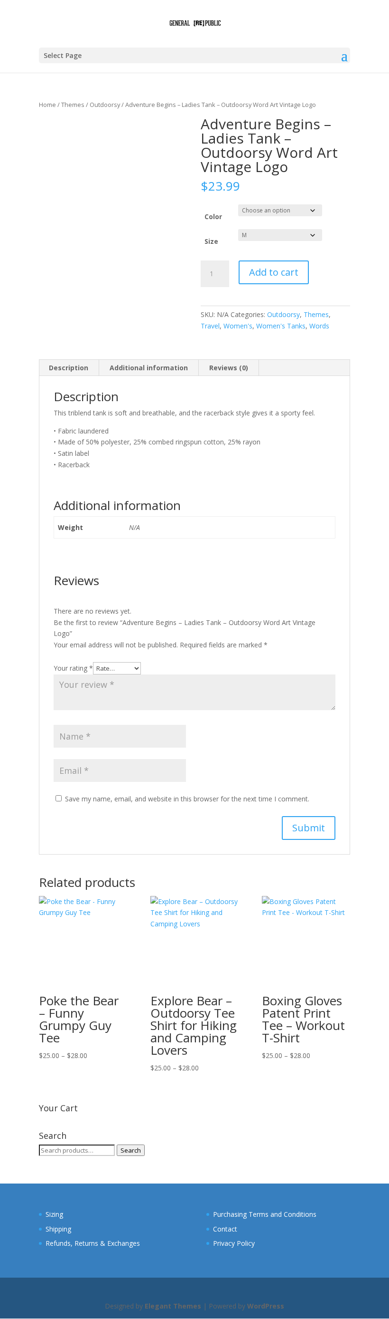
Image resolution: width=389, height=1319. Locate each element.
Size (211, 241)
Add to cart (273, 272)
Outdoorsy (105, 104)
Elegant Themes (173, 1305)
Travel (210, 325)
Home (47, 104)
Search (130, 1150)
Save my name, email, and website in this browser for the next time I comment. (187, 798)
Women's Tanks (281, 325)
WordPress (265, 1305)
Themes (72, 104)
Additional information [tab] (149, 367)
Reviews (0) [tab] (228, 367)
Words (319, 325)
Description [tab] (68, 367)
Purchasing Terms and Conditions (264, 1214)
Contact (225, 1228)
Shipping (58, 1228)
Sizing (54, 1214)
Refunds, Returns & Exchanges (93, 1243)
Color (213, 216)
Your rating (73, 668)
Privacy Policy (234, 1243)
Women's (237, 325)
